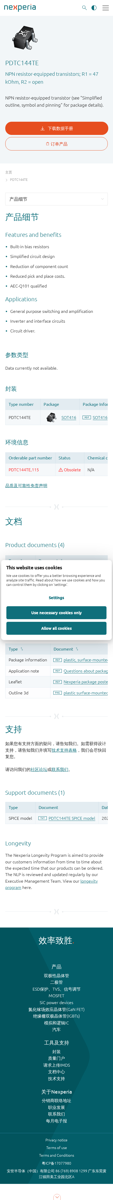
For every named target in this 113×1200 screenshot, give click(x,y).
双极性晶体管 (56, 975)
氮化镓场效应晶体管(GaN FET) (56, 1009)
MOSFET (56, 995)
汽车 (56, 1029)
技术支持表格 (64, 750)
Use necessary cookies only (56, 612)
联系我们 (60, 769)
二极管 (56, 982)
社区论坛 (38, 769)
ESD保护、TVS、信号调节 (57, 989)
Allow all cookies (56, 628)
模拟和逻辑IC (56, 1022)
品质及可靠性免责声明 (26, 485)
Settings (56, 597)
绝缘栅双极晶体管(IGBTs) (56, 1016)
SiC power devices (56, 1002)
